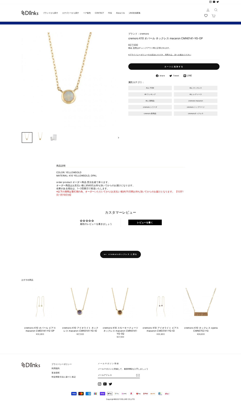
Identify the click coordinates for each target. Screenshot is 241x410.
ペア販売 (87, 13)
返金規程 (56, 373)
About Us (120, 13)
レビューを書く (145, 222)
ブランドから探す (50, 13)
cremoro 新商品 (150, 113)
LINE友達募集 (135, 13)
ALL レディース (196, 94)
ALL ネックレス (196, 88)
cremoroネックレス (195, 113)
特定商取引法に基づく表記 (64, 377)
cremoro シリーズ (150, 107)
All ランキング (150, 94)
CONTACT (99, 13)
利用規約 (56, 368)
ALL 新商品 (150, 101)
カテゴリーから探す (70, 13)
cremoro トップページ (196, 107)
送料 (135, 48)
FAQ (110, 13)
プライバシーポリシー (62, 364)
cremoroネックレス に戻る (122, 254)
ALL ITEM (150, 88)
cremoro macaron (195, 101)
